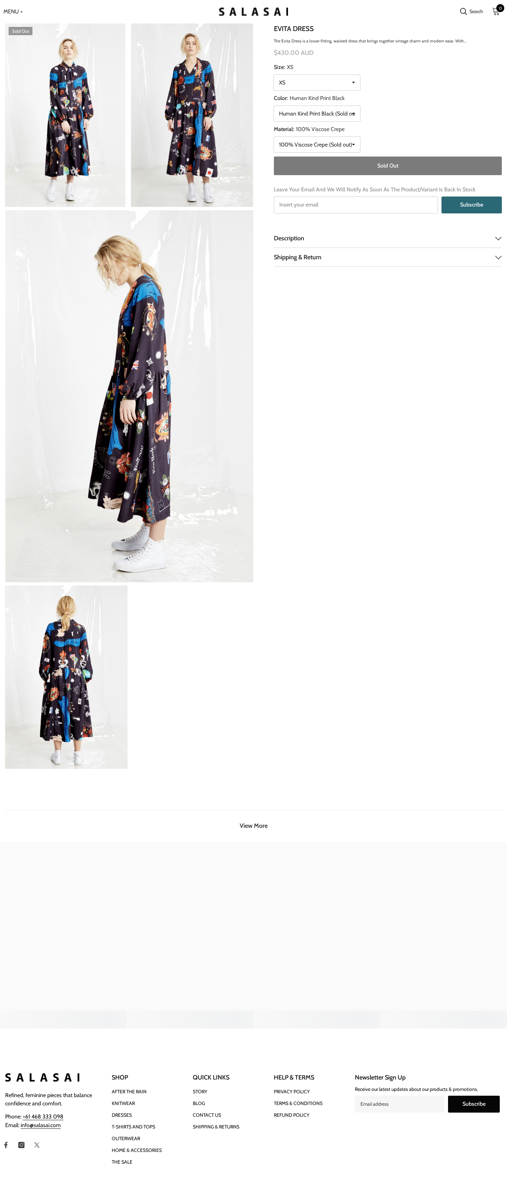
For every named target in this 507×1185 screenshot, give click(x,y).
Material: (309, 129)
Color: (309, 98)
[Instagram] (21, 1145)
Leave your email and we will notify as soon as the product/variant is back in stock (374, 189)
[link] (63, 1015)
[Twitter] (37, 1145)
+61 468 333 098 (43, 1116)
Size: (283, 67)
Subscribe (471, 204)
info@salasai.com (41, 1125)
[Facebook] (6, 1145)
